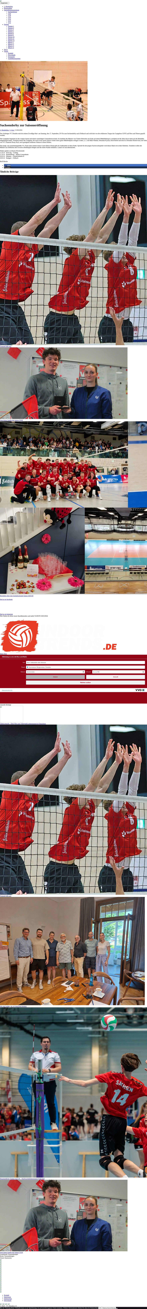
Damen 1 (11, 26)
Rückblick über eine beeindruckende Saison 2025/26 (16, 596)
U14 (9, 19)
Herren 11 (11, 39)
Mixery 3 (11, 46)
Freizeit (6, 24)
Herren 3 (11, 30)
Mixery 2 (11, 44)
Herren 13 (11, 40)
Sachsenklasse (12, 12)
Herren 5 (11, 31)
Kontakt (10, 53)
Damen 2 (11, 28)
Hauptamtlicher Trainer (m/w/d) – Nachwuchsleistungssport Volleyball (22, 1179)
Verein (6, 51)
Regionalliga (8, 8)
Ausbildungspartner (14, 58)
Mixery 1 (11, 42)
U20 (9, 14)
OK (100, 1308)
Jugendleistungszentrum (11, 10)
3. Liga (12, 130)
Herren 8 (11, 33)
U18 (9, 15)
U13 (9, 21)
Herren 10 (11, 37)
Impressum (7, 1297)
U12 (9, 23)
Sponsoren (11, 57)
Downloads (11, 55)
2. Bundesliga (8, 6)
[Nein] (117, 1308)
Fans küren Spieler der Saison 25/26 (11, 420)
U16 (9, 17)
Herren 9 (11, 35)
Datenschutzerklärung (109, 1308)
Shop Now (3, 654)
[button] (7, 165)
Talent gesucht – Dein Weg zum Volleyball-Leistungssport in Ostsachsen (23, 723)
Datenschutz (8, 1299)
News (6, 49)
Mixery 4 (11, 48)
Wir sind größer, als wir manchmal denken (13, 1006)
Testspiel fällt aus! (5, 346)
